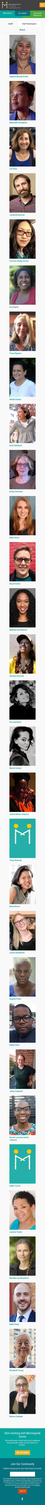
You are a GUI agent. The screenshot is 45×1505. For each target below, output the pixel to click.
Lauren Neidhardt (17, 953)
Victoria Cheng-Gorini (18, 261)
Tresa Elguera (15, 353)
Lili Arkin (13, 169)
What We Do (7, 13)
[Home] (11, 5)
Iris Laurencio (15, 722)
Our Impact (22, 13)
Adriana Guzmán (16, 676)
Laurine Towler (15, 1232)
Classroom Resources (37, 14)
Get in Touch (23, 1452)
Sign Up (22, 1491)
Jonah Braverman (17, 215)
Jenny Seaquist (16, 1091)
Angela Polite (15, 999)
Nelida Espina (15, 399)
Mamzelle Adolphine (18, 122)
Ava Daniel (13, 307)
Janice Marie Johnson (19, 814)
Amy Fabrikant (15, 445)
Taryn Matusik (15, 860)
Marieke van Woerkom (19, 1278)
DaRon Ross (14, 1045)
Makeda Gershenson (18, 630)
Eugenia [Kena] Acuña (18, 76)
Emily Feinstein (15, 491)
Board (22, 30)
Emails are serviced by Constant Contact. (27, 1486)
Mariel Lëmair (15, 768)
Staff (10, 24)
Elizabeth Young (16, 1370)
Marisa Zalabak (16, 1416)
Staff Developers (29, 24)
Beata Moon (14, 906)
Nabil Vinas (14, 1324)
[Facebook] (22, 1499)
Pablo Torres (14, 1186)
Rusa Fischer (14, 584)
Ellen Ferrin (14, 538)
